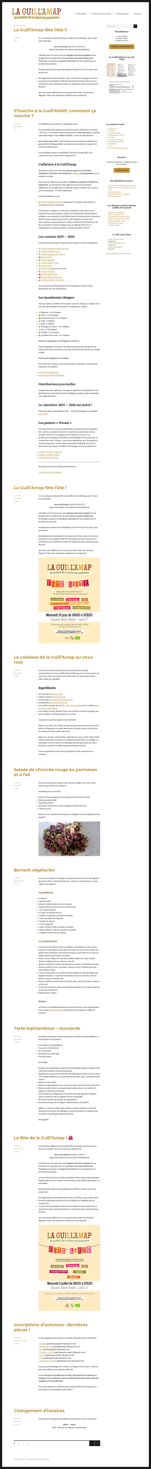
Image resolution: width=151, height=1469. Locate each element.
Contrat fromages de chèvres (53, 254)
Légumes (43, 1344)
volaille (59, 1010)
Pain (41, 1349)
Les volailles (112, 144)
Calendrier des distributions (121, 46)
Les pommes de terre (115, 139)
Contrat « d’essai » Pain (48, 458)
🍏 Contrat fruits (45, 257)
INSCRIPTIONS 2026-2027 (116, 243)
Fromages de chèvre (47, 1352)
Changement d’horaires (39, 1410)
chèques (75, 173)
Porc (41, 1358)
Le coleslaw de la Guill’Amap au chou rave (122, 185)
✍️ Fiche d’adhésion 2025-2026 (51, 202)
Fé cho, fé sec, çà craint (115, 223)
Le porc (110, 146)
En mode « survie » (114, 225)
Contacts (137, 14)
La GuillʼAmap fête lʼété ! (40, 487)
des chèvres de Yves (58, 703)
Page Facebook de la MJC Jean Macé (118, 253)
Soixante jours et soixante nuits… (119, 217)
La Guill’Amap (18, 1459)
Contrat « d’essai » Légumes (50, 452)
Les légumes (112, 129)
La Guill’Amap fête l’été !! (40, 29)
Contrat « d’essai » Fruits (49, 455)
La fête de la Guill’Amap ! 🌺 (43, 1137)
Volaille (42, 1355)
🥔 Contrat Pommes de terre (50, 277)
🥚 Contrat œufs (45, 266)
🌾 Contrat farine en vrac (49, 263)
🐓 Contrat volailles (47, 271)
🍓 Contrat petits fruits (48, 274)
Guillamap (17, 38)
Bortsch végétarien (34, 870)
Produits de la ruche (48, 1361)
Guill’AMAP (17, 496)
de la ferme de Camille (72, 705)
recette (16, 676)
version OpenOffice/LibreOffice (51, 375)
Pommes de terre (46, 1347)
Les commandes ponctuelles (118, 148)
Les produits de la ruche (116, 142)
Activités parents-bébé (115, 239)
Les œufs (111, 137)
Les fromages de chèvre (116, 135)
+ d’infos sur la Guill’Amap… (50, 472)
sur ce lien (43, 414)
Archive (16, 501)
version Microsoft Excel (48, 372)
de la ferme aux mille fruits (60, 700)
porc (51, 1010)
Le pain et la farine (114, 133)
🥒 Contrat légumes (47, 260)
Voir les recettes (122, 170)
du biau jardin (55, 694)
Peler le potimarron (114, 196)
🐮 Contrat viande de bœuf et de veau (54, 249)
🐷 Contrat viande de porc (49, 251)
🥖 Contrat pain (45, 269)
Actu (15, 41)
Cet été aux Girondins (115, 247)
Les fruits (111, 131)
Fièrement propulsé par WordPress (37, 1459)
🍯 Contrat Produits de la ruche (51, 280)
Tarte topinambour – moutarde (47, 1028)
